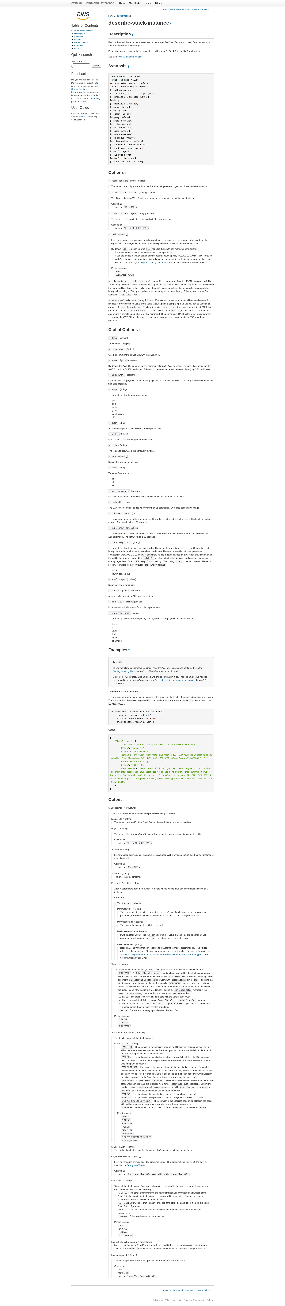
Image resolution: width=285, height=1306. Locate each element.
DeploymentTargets (136, 1165)
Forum (147, 3)
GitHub (158, 3)
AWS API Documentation (130, 56)
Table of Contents (85, 25)
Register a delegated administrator (157, 262)
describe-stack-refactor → (199, 9)
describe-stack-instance (82, 30)
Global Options (81, 42)
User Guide (134, 3)
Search (96, 65)
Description (79, 33)
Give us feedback (79, 89)
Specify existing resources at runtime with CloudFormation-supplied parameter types (161, 954)
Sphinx (210, 1300)
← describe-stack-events (172, 9)
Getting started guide (123, 671)
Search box (76, 61)
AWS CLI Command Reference (92, 3)
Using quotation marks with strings (176, 680)
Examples (78, 45)
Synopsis (78, 36)
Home (122, 3)
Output (77, 48)
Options (77, 39)
